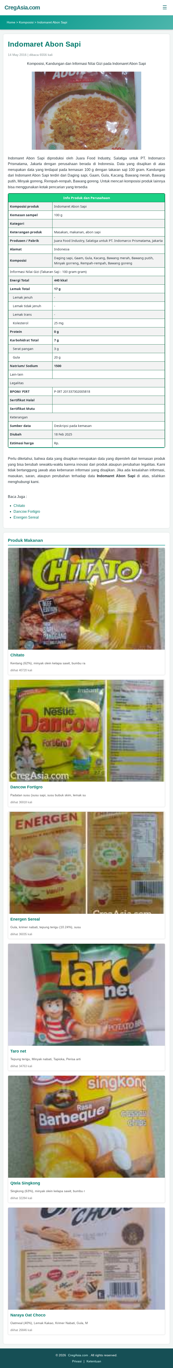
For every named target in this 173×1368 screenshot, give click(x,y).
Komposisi (26, 22)
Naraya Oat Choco (28, 1315)
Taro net (18, 1051)
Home (11, 22)
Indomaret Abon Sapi (44, 44)
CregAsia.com (22, 8)
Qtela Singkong (25, 1183)
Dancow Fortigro (27, 511)
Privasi (77, 1361)
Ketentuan (93, 1361)
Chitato (19, 506)
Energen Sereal (26, 517)
